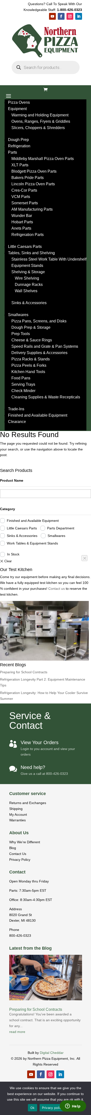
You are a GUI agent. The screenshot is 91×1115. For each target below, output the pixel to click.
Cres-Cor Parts (24, 190)
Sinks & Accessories (29, 303)
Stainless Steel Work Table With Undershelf (48, 259)
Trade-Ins (16, 409)
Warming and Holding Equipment (39, 115)
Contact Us (17, 854)
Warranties (17, 820)
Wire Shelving (27, 278)
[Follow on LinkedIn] (78, 16)
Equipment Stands (27, 265)
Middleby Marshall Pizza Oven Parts (42, 159)
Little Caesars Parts (25, 246)
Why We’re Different (24, 842)
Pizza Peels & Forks (28, 365)
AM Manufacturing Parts (32, 209)
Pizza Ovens (19, 102)
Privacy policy (52, 1108)
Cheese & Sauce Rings (31, 340)
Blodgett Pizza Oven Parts (34, 171)
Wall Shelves (26, 291)
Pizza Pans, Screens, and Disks (38, 321)
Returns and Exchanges (27, 803)
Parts (12, 152)
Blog (12, 848)
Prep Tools (20, 334)
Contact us (57, 588)
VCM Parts (20, 197)
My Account (18, 814)
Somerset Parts (24, 203)
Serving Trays (23, 384)
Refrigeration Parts (27, 235)
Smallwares (18, 315)
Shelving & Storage (28, 272)
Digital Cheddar (52, 1053)
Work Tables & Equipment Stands (32, 543)
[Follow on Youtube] (52, 16)
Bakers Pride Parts (27, 178)
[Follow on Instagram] (69, 16)
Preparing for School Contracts (23, 672)
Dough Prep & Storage (30, 327)
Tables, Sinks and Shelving (31, 253)
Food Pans (20, 378)
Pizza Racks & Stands (30, 359)
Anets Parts (21, 228)
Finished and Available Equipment (37, 415)
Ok (32, 1108)
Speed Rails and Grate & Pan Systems (44, 346)
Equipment (17, 109)
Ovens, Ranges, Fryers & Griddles (40, 121)
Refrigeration (19, 146)
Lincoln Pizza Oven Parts (33, 184)
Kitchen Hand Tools (28, 372)
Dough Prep (18, 140)
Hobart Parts (22, 222)
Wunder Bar (21, 216)
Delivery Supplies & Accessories (39, 353)
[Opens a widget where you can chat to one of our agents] (72, 1106)
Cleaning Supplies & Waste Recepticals (45, 397)
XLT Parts (19, 165)
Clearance (17, 422)
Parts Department (60, 528)
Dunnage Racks (29, 284)
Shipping (16, 809)
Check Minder (23, 391)
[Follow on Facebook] (61, 16)
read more (17, 1032)
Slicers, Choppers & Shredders (38, 128)
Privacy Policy (19, 860)
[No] (84, 558)
